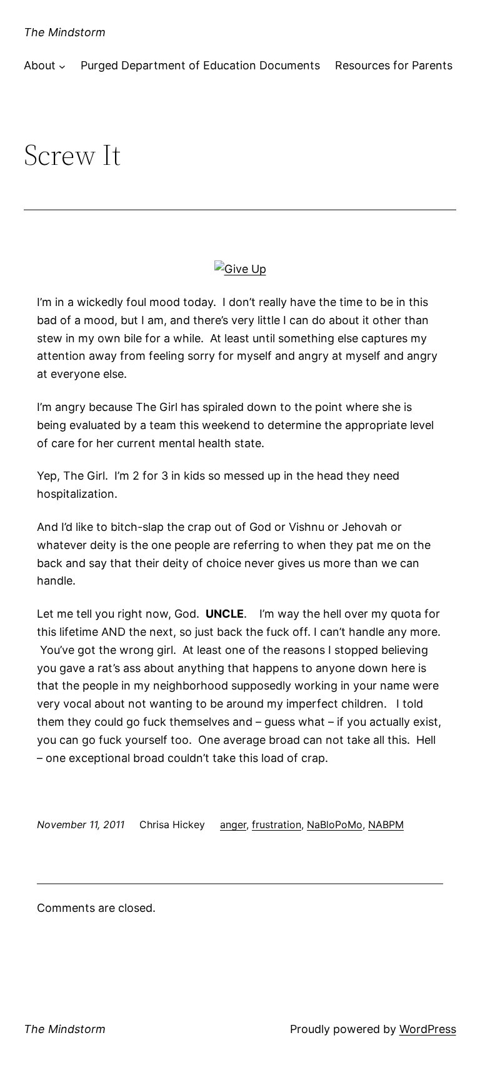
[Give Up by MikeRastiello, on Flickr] (240, 268)
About (40, 65)
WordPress (427, 1029)
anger (233, 824)
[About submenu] (62, 65)
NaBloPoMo (334, 824)
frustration (276, 824)
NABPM (386, 824)
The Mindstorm (65, 32)
